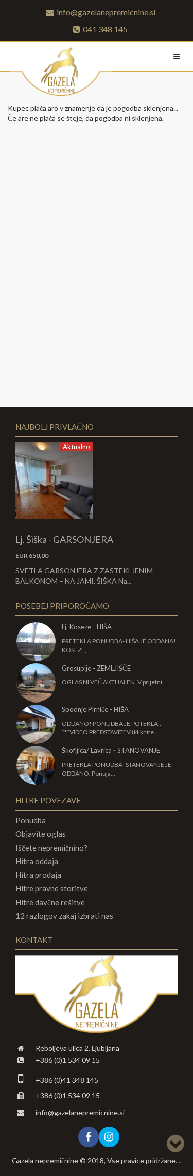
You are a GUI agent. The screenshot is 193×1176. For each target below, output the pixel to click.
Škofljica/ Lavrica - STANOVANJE (111, 750)
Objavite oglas (40, 834)
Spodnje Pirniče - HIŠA (95, 709)
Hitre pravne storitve (51, 888)
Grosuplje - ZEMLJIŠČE (96, 668)
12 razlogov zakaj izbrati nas (64, 915)
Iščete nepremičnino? (51, 848)
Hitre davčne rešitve (50, 902)
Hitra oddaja (36, 861)
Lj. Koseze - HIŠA (87, 627)
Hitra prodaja (38, 875)
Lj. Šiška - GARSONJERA (64, 539)
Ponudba (30, 820)
